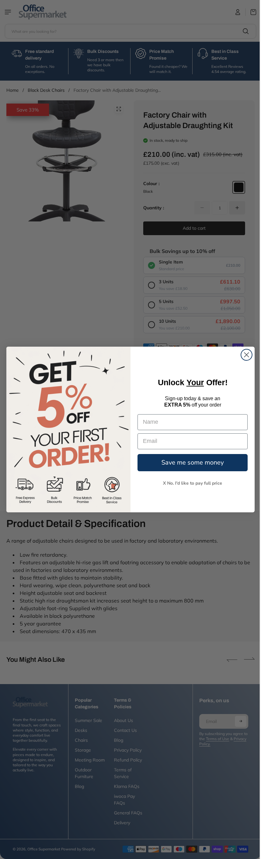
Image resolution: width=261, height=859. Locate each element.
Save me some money (191, 462)
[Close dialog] (244, 354)
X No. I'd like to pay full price (191, 483)
